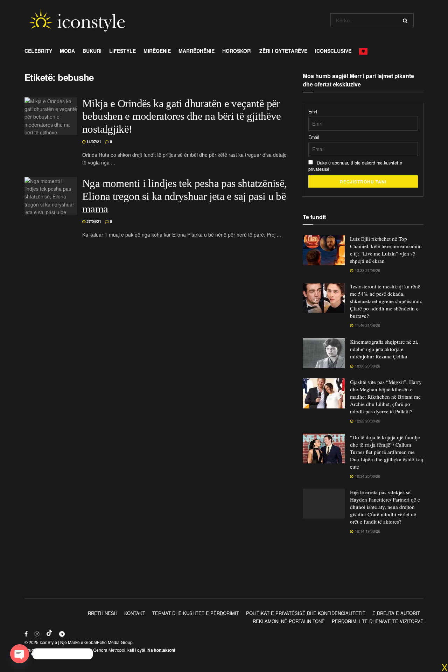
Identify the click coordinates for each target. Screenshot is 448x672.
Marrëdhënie (196, 50)
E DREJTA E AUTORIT (396, 613)
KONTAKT (134, 613)
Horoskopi (237, 50)
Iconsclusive (333, 50)
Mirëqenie (157, 50)
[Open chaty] (19, 653)
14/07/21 (93, 141)
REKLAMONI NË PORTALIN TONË (289, 621)
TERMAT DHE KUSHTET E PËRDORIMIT (195, 613)
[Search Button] (406, 20)
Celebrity (38, 50)
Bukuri (92, 50)
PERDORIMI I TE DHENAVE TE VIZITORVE (378, 621)
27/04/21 (93, 221)
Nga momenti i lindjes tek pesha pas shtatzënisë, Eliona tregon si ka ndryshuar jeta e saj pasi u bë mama (184, 196)
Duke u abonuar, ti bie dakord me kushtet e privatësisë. (355, 166)
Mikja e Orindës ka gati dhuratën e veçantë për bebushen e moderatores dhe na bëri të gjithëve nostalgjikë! (181, 116)
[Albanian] (365, 50)
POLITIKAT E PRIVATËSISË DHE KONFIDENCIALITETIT (305, 613)
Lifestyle (122, 50)
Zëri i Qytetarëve (283, 50)
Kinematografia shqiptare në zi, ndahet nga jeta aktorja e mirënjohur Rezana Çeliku (384, 349)
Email (313, 137)
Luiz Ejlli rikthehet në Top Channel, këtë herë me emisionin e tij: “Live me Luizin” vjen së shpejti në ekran (386, 249)
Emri (312, 111)
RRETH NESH (102, 613)
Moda (67, 50)
